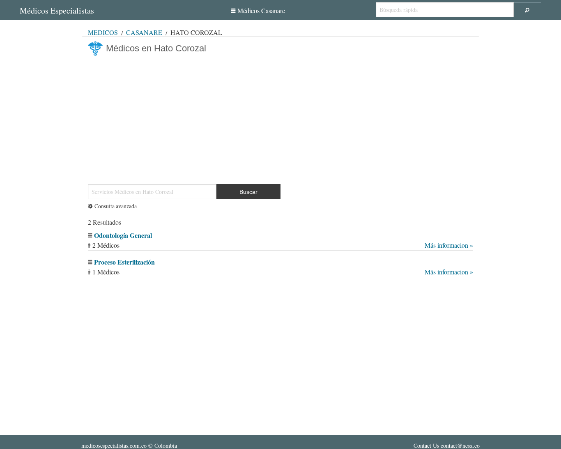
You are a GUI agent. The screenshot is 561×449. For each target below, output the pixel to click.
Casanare (144, 32)
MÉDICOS (103, 32)
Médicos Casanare (261, 10)
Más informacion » (449, 245)
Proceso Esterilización (124, 262)
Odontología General (123, 235)
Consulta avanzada (115, 206)
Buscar (248, 192)
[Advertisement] (280, 116)
